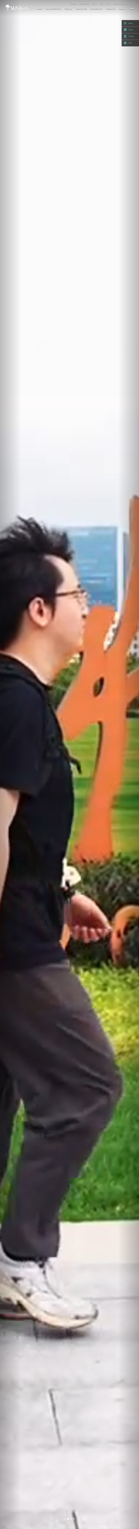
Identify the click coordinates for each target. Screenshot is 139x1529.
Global (122, 8)
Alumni (94, 3)
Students (73, 3)
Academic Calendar (120, 3)
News (39, 8)
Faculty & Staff (84, 3)
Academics (81, 8)
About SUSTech (53, 8)
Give (131, 8)
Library (108, 3)
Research (110, 8)
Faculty (68, 8)
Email (101, 3)
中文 (130, 3)
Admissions (96, 8)
